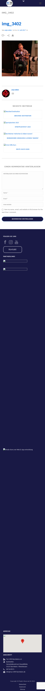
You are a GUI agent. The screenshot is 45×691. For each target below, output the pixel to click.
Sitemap (22, 689)
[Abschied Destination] (23, 111)
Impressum (22, 687)
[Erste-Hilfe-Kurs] (23, 145)
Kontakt (12, 249)
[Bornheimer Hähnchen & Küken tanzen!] (23, 133)
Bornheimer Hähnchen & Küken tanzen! (23, 138)
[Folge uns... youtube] (16, 242)
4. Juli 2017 (22, 30)
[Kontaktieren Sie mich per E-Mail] (13, 94)
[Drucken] (14, 35)
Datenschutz (22, 684)
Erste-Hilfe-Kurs (23, 149)
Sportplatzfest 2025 (23, 127)
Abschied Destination (22, 116)
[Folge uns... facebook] (5, 242)
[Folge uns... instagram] (11, 242)
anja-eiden (8, 30)
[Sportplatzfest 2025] (23, 122)
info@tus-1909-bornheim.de (15, 672)
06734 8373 (10, 669)
